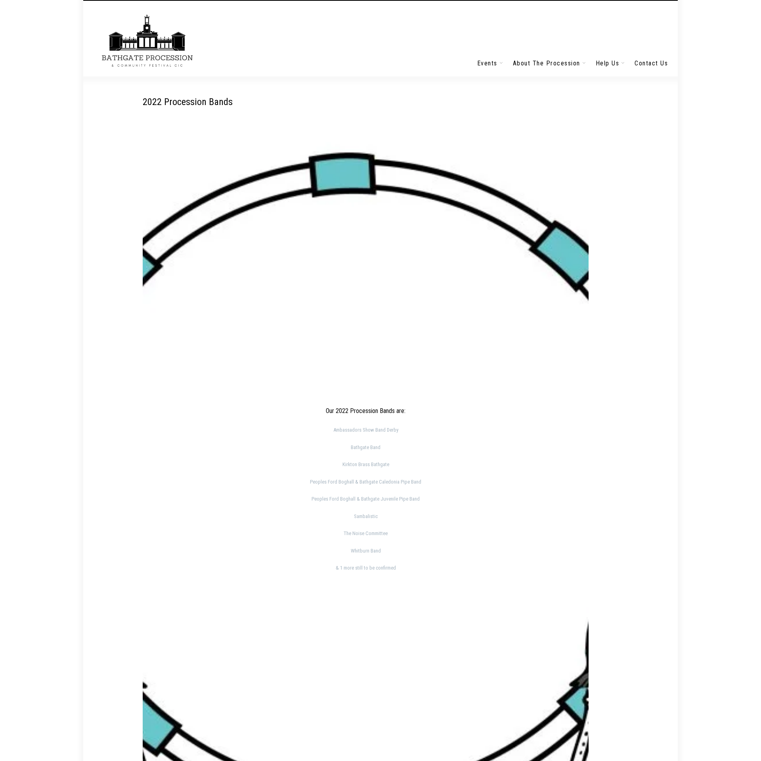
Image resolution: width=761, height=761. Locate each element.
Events (487, 63)
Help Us (608, 63)
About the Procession (546, 63)
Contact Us (651, 63)
